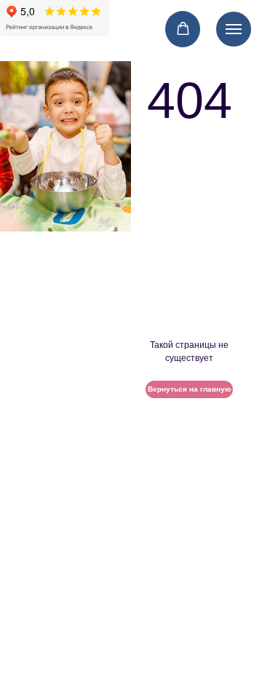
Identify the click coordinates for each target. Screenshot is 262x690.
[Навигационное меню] (234, 29)
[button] (183, 29)
